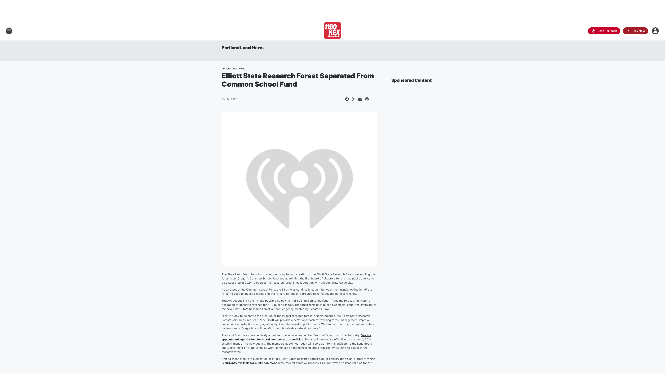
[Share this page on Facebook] (347, 99)
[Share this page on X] (353, 99)
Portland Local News (243, 47)
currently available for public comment (251, 363)
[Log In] (655, 30)
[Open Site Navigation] (9, 30)
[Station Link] (332, 31)
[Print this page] (366, 99)
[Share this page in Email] (360, 99)
